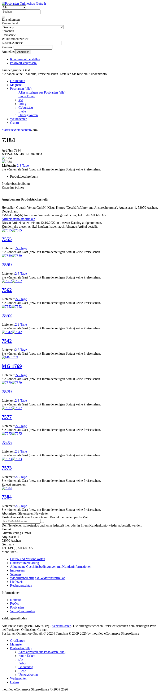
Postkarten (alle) (20, 88)
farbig (22, 104)
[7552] (7, 306)
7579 (7, 391)
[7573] (7, 459)
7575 (7, 442)
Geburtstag (25, 107)
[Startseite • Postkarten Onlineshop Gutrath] (24, 3)
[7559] (7, 255)
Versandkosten (61, 626)
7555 (7, 239)
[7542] (7, 332)
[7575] (7, 433)
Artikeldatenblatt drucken (18, 219)
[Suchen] (3, 16)
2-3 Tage (23, 165)
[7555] (7, 230)
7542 (7, 341)
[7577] (7, 408)
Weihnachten (18, 119)
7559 (7, 264)
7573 (7, 468)
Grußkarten (17, 81)
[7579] (7, 382)
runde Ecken (26, 96)
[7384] (7, 488)
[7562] (7, 281)
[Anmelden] (42, 522)
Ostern (14, 122)
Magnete (16, 85)
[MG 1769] (10, 357)
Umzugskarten (28, 115)
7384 (7, 497)
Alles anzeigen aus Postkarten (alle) (41, 92)
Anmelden (23, 51)
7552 (7, 315)
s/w (20, 100)
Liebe (22, 111)
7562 (7, 290)
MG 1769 (12, 366)
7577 (7, 417)
